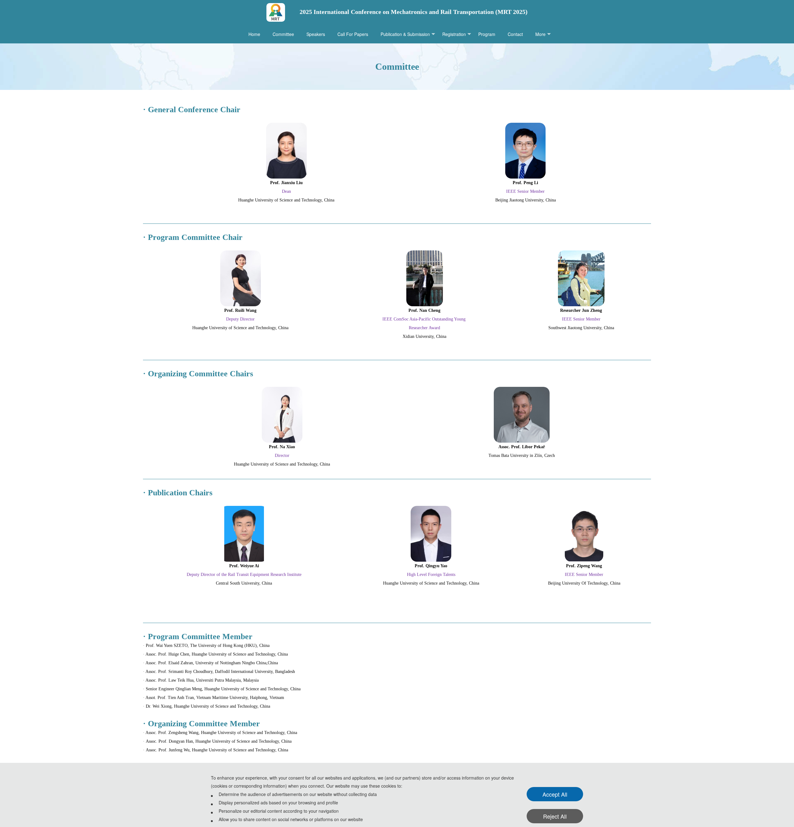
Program (486, 34)
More (540, 34)
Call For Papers (352, 34)
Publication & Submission (405, 34)
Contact (515, 34)
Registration (454, 34)
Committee (283, 34)
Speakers (315, 34)
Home (254, 34)
